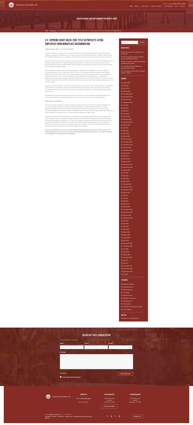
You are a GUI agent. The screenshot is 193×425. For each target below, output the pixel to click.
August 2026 (126, 82)
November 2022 (127, 164)
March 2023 (126, 159)
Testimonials (168, 6)
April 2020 (126, 229)
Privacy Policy (69, 416)
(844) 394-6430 (178, 4)
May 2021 (125, 201)
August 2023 (126, 153)
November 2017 (127, 257)
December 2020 (127, 209)
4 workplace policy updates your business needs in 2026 (131, 67)
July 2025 (125, 105)
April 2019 (126, 240)
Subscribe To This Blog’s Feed (130, 318)
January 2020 (126, 235)
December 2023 (127, 142)
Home (131, 6)
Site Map (54, 416)
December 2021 (127, 187)
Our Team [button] (145, 6)
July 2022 (125, 173)
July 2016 (125, 274)
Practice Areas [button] (156, 6)
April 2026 (126, 88)
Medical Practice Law (129, 298)
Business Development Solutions (83, 416)
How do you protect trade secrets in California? (132, 53)
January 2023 (126, 161)
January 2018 (126, 254)
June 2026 (125, 85)
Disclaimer (63, 373)
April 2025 (126, 113)
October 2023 (127, 147)
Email (111, 343)
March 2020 (126, 232)
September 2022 (128, 167)
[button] (191, 414)
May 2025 (126, 111)
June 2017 (125, 263)
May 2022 (126, 175)
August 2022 (126, 170)
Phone (86, 343)
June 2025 (125, 108)
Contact (182, 6)
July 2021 (125, 195)
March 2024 (126, 136)
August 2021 (126, 192)
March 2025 (126, 116)
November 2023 (127, 144)
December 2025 (127, 94)
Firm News (70, 49)
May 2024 (126, 130)
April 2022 (126, 178)
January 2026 (126, 91)
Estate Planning (127, 289)
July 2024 (125, 128)
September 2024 (128, 122)
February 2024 (127, 139)
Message (63, 352)
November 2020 (127, 212)
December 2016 (127, 266)
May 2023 (126, 156)
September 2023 (128, 150)
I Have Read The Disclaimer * (71, 377)
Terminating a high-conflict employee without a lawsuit (133, 72)
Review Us (137, 416)
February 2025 (127, 119)
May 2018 (125, 249)
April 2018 (126, 252)
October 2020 (127, 215)
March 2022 (126, 181)
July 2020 (125, 221)
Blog (176, 6)
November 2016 (127, 268)
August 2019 (126, 237)
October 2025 (127, 99)
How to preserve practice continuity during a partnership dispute (132, 58)
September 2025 (128, 102)
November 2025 (127, 97)
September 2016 (127, 271)
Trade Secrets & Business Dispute (132, 306)
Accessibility (60, 416)
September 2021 (127, 190)
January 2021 (126, 206)
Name (62, 343)
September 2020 (128, 218)
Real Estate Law (127, 301)
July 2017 (125, 260)
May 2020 (126, 226)
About (137, 6)
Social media (127, 304)
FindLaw (47, 418)
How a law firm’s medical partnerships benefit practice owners (133, 62)
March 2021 (126, 204)
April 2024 (126, 133)
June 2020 (125, 223)
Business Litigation (128, 284)
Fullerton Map (109, 406)
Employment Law (128, 287)
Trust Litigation (127, 309)
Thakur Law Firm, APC (51, 49)
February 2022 (127, 184)
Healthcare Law (127, 295)
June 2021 (125, 198)
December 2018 (127, 243)
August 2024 (126, 125)
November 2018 (127, 246)
